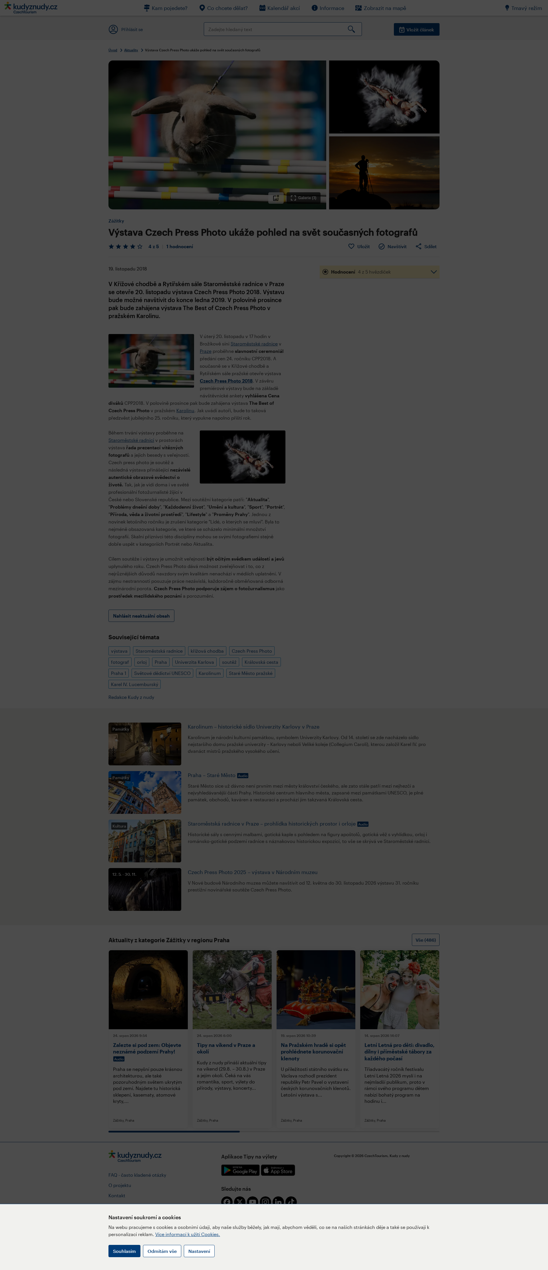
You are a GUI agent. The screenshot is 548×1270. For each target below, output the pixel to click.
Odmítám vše (162, 1251)
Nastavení (199, 1251)
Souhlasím (124, 1251)
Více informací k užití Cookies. (187, 1234)
